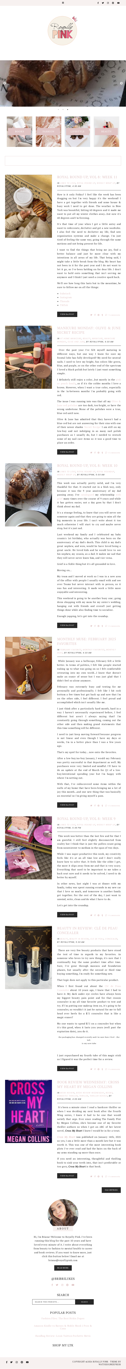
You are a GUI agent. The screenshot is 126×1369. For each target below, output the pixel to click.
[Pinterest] (113, 3)
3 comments (114, 315)
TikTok (64, 305)
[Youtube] (118, 3)
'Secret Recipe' (92, 427)
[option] (63, 83)
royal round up (86, 183)
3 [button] (67, 109)
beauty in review (79, 939)
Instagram (66, 297)
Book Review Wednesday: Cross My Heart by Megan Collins (88, 1084)
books (109, 1092)
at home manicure (70, 338)
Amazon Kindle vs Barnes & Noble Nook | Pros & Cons (63, 1327)
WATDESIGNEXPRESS (110, 1364)
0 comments (114, 452)
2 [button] (63, 109)
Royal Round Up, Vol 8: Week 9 (86, 818)
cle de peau (97, 939)
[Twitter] (103, 3)
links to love (68, 183)
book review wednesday (90, 1092)
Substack (65, 293)
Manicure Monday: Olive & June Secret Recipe (89, 330)
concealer (111, 939)
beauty (87, 338)
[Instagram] (108, 3)
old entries (111, 1190)
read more (63, 1268)
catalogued (87, 494)
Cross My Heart (66, 1136)
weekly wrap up (106, 183)
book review (67, 1092)
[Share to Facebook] (95, 315)
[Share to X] (91, 315)
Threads (64, 301)
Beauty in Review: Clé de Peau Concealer (87, 930)
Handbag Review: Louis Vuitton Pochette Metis (63, 1335)
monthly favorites (94, 649)
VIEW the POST (67, 314)
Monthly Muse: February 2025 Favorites (86, 641)
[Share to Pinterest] (99, 315)
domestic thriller (67, 1096)
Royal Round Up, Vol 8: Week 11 (87, 177)
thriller (83, 1096)
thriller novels (99, 1096)
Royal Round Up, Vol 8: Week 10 (87, 465)
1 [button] (58, 109)
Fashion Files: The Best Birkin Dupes (63, 1318)
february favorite (71, 649)
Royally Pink (101, 1361)
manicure (97, 338)
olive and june (76, 341)
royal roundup (105, 471)
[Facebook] (98, 3)
